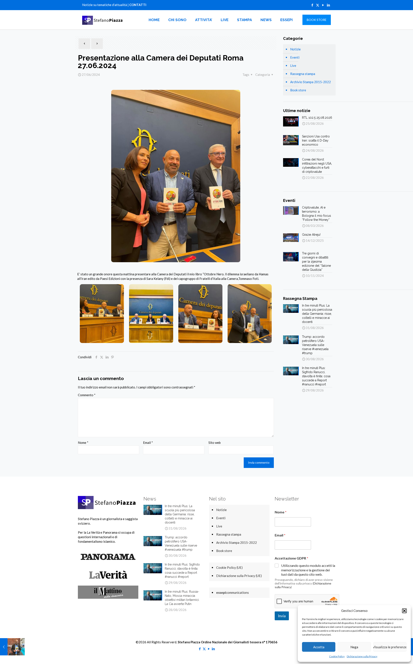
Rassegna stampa (302, 74)
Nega (354, 647)
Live (293, 65)
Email (148, 442)
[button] (404, 611)
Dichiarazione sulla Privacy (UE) (239, 576)
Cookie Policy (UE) (229, 567)
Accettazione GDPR (291, 558)
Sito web (214, 442)
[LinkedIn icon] (328, 5)
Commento (87, 395)
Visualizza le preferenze (390, 647)
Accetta (318, 647)
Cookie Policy (337, 656)
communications (232, 592)
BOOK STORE (317, 20)
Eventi (294, 57)
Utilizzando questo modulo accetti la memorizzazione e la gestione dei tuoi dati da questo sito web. (308, 570)
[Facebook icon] (312, 5)
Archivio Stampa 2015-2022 (310, 82)
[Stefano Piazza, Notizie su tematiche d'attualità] (103, 20)
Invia (282, 616)
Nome (83, 442)
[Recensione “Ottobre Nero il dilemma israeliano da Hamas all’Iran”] (12, 646)
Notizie (295, 49)
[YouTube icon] (323, 5)
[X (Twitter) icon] (317, 5)
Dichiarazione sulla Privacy (362, 656)
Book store (298, 90)
